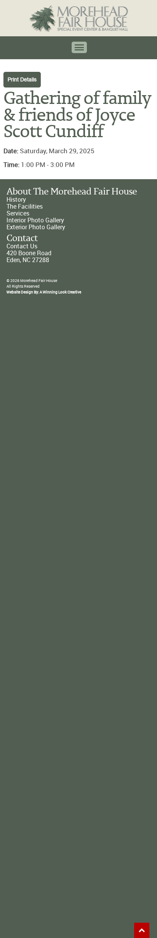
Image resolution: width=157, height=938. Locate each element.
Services (17, 213)
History (16, 199)
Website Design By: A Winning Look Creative (43, 292)
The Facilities (24, 206)
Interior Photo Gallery (35, 220)
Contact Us (21, 246)
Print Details (22, 79)
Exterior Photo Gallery (35, 227)
